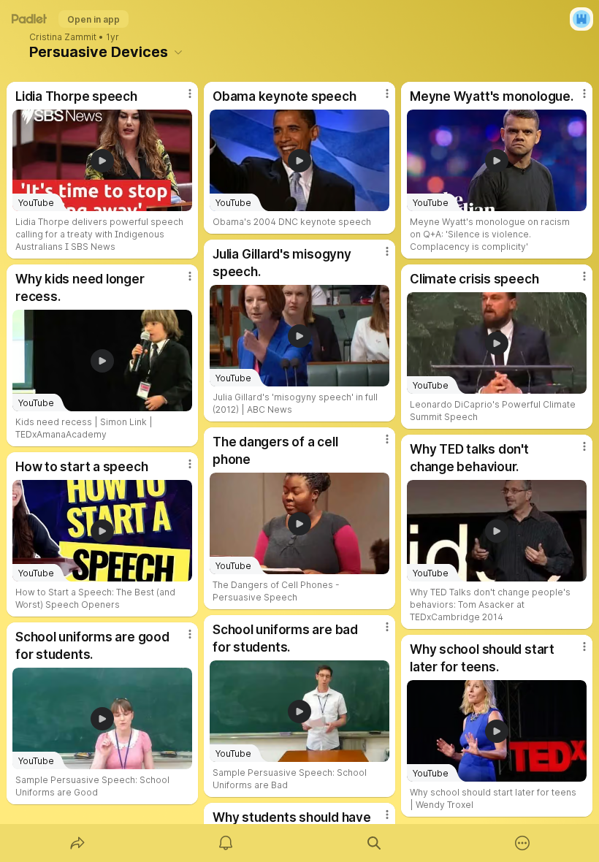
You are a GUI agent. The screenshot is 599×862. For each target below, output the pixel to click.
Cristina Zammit (62, 37)
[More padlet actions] (522, 843)
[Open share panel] (77, 843)
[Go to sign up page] (581, 19)
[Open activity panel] (225, 843)
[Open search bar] (374, 843)
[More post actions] (180, 99)
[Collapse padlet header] (178, 51)
